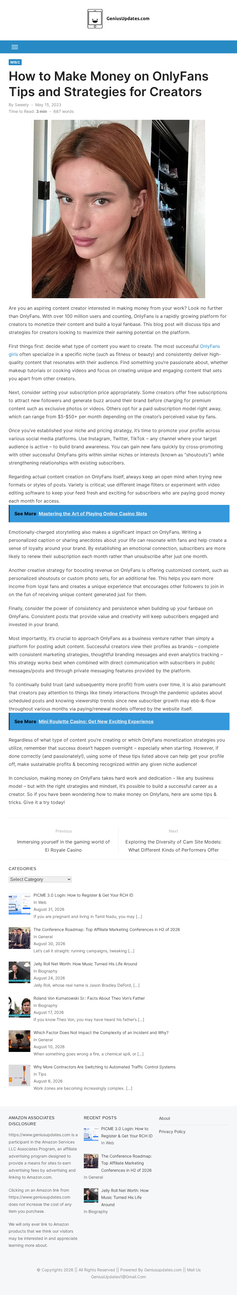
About (164, 1118)
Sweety (22, 104)
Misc (15, 62)
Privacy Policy (172, 1131)
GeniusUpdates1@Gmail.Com (118, 1276)
